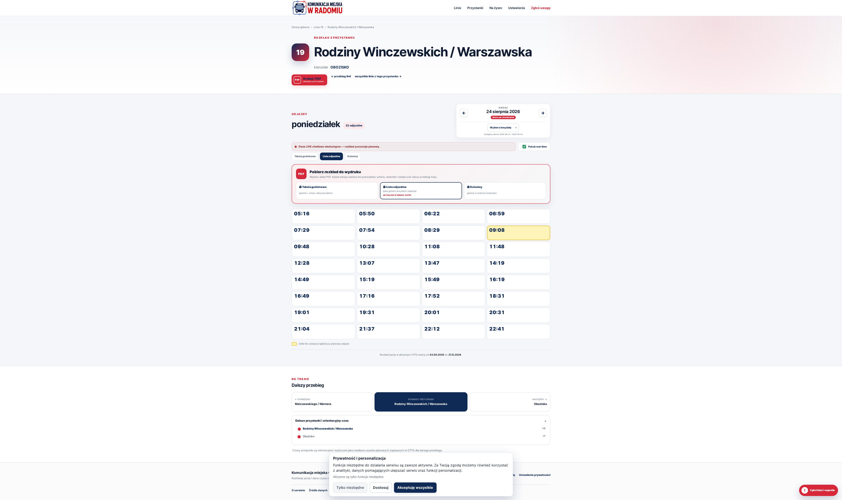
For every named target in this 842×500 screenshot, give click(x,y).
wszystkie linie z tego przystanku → (378, 76)
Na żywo (495, 8)
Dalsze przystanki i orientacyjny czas (421, 420)
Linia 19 (318, 27)
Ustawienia (516, 8)
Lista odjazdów (331, 156)
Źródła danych (318, 490)
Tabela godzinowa (305, 156)
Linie (457, 8)
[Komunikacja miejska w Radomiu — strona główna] (317, 8)
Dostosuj (380, 487)
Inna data (503, 127)
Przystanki (475, 8)
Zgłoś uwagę (540, 8)
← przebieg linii (341, 76)
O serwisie (298, 490)
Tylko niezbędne (350, 487)
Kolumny (352, 156)
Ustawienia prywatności (534, 475)
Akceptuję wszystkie (415, 487)
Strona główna (300, 27)
